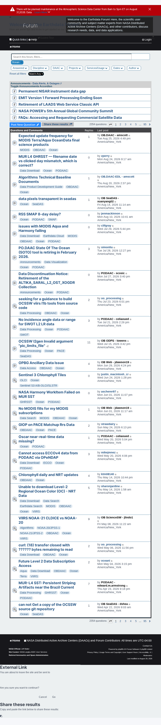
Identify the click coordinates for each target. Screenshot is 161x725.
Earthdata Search (31, 506)
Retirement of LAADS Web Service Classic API (59, 104)
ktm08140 (107, 474)
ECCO (47, 462)
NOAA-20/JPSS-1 (48, 527)
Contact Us (147, 646)
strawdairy (108, 424)
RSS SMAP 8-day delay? (40, 214)
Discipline (39, 68)
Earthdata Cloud (53, 236)
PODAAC (62, 170)
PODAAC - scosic (113, 273)
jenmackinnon (110, 213)
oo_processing (111, 298)
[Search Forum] (148, 55)
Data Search (28, 418)
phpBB (120, 649)
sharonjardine (110, 486)
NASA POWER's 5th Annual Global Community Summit (66, 111)
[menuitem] (72, 641)
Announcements (30, 262)
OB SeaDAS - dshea (114, 604)
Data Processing (30, 313)
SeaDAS (37, 204)
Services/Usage (96, 68)
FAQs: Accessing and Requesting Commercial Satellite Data (70, 117)
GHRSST (26, 401)
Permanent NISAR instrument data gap (52, 91)
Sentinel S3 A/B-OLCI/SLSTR (38, 385)
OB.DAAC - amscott (114, 135)
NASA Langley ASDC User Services (33, 652)
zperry (105, 155)
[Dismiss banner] (150, 9)
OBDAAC (39, 149)
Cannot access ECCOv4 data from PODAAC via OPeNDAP (48, 455)
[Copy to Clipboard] (1, 716)
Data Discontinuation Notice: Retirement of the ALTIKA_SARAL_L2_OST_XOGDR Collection (47, 280)
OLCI (23, 380)
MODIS (24, 149)
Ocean (53, 149)
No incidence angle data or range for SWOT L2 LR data (47, 321)
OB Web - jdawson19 (115, 362)
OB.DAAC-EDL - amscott (117, 176)
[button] (110, 124)
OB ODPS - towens (113, 340)
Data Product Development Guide (41, 186)
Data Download (29, 170)
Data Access (28, 368)
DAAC (57, 68)
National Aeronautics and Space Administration (28, 655)
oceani (105, 560)
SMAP (52, 219)
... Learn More (40, 12)
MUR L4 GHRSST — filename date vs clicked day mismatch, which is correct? (48, 161)
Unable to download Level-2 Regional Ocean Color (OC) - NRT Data (47, 491)
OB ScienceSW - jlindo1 (117, 517)
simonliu (107, 247)
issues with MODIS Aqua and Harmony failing (43, 228)
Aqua (23, 571)
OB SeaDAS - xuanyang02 (108, 200)
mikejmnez (108, 452)
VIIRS (36, 511)
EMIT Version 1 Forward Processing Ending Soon (60, 98)
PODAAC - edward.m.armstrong (111, 584)
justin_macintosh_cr (115, 374)
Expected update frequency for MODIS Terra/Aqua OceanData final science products (49, 140)
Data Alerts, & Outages (46, 83)
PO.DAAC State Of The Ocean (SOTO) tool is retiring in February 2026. (47, 252)
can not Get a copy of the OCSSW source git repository (47, 606)
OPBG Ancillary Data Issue (41, 363)
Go (54, 697)
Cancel (43, 697)
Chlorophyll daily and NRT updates (48, 475)
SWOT (24, 334)
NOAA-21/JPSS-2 (31, 533)
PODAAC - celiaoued (115, 319)
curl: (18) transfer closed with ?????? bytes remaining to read (46, 547)
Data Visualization (55, 262)
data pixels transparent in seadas (47, 199)
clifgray (106, 225)
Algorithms (26, 527)
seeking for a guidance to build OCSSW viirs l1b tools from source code (48, 303)
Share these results (56, 124)
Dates (117, 68)
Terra (23, 576)
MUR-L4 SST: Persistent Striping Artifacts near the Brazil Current (47, 585)
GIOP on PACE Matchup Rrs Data (47, 424)
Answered (19, 68)
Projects (74, 68)
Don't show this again (20, 39)
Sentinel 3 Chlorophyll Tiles (42, 375)
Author (133, 68)
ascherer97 (108, 391)
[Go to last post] (129, 135)
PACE (61, 350)
